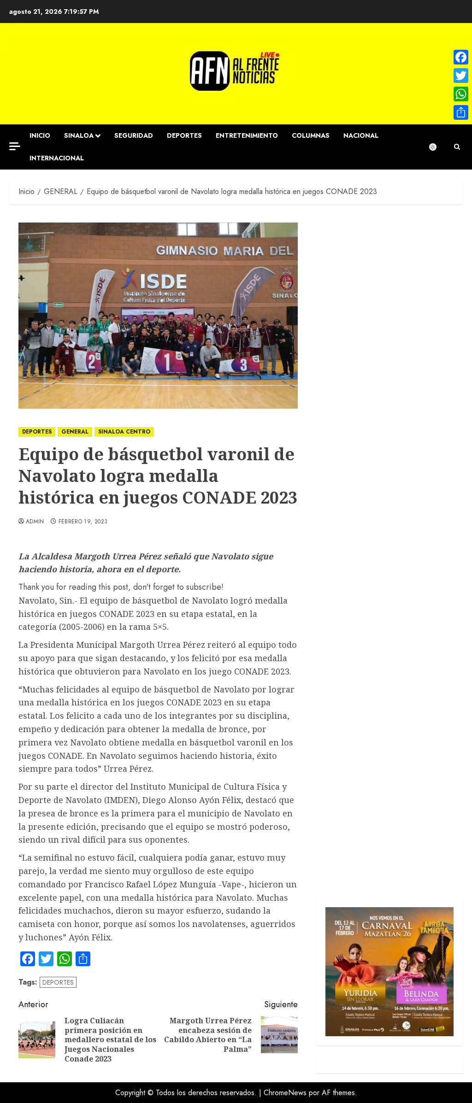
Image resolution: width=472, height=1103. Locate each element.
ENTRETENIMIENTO (247, 135)
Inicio (40, 135)
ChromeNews (285, 1092)
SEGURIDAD (133, 135)
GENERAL (74, 432)
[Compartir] (461, 112)
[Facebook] (461, 57)
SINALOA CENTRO (124, 432)
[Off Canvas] (14, 146)
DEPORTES (184, 135)
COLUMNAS (311, 135)
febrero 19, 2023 (83, 522)
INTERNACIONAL (57, 158)
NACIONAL (360, 135)
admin (35, 522)
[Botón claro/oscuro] (437, 147)
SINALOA (79, 135)
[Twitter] (461, 75)
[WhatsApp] (461, 94)
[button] (457, 147)
